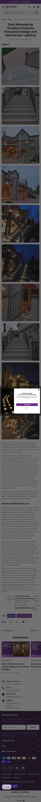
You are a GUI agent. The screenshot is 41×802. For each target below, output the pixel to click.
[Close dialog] (39, 390)
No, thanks (27, 407)
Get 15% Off (27, 404)
